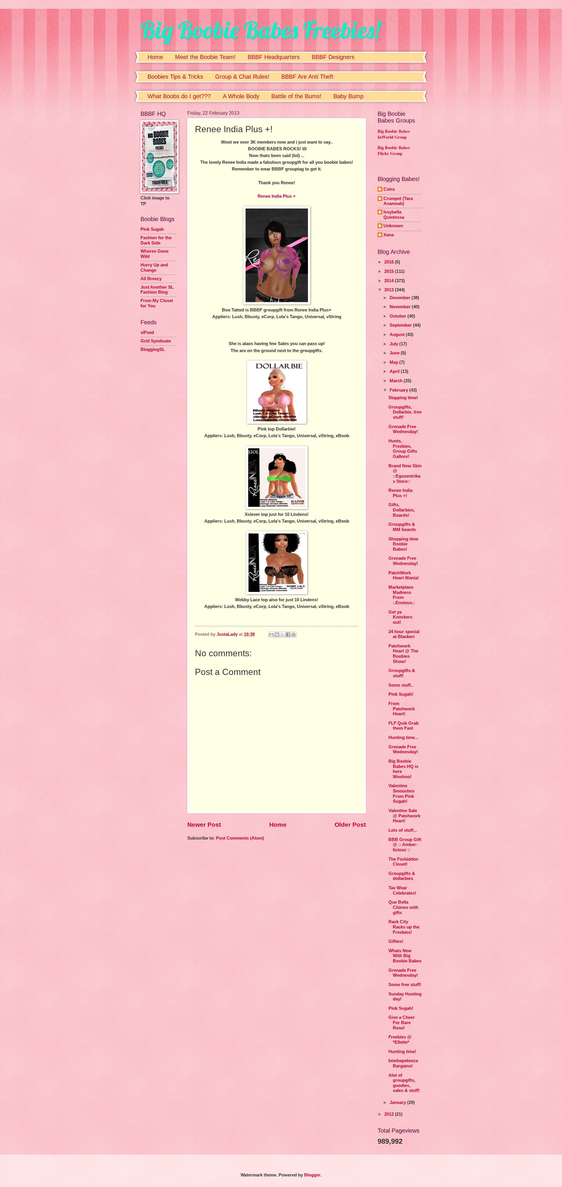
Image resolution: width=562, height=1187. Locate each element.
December (401, 297)
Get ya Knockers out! (400, 617)
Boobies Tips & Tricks (175, 76)
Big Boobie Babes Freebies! (260, 29)
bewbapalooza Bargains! (403, 1063)
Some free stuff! (404, 984)
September (401, 325)
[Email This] (271, 635)
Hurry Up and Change (154, 268)
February (399, 390)
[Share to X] (282, 635)
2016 (389, 262)
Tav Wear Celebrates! (402, 890)
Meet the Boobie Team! (205, 57)
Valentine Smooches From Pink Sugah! (401, 793)
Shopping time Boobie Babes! (403, 544)
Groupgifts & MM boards (402, 527)
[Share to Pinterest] (294, 635)
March (397, 380)
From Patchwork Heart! (401, 708)
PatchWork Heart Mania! (403, 575)
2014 (389, 280)
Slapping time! (403, 397)
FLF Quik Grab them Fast (403, 726)
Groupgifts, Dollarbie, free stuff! (405, 412)
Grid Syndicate (155, 341)
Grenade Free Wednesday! (403, 429)
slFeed (147, 332)
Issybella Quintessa (393, 215)
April (395, 371)
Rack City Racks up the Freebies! (403, 926)
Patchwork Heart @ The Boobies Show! (403, 654)
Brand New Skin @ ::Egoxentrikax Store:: (405, 474)
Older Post (350, 824)
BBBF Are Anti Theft (307, 76)
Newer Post (204, 824)
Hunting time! (402, 1051)
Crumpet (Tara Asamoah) (398, 201)
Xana (388, 234)
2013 (389, 289)
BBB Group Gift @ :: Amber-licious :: (404, 844)
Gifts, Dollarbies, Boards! (401, 509)
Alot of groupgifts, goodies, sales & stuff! (404, 1083)
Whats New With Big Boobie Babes (405, 955)
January (398, 1102)
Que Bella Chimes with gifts (403, 907)
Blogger (312, 1175)
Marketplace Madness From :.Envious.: (401, 595)
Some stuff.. (400, 685)
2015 (389, 271)
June (395, 353)
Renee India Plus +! (400, 493)
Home (155, 57)
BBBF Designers (333, 57)
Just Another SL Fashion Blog (157, 290)
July (394, 344)
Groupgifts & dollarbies (401, 876)
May (394, 362)
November (401, 306)
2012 (389, 1114)
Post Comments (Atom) (240, 838)
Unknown (393, 225)
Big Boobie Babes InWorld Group (394, 134)
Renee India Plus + (277, 196)
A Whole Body (241, 96)
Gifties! (395, 941)
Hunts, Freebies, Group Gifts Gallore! (402, 449)
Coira (389, 189)
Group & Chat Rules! (242, 76)
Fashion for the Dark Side (156, 240)
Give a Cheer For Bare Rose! (401, 1022)
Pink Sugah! (400, 694)
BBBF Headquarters (274, 57)
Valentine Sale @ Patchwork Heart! (404, 815)
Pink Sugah (152, 229)
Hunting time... (403, 737)
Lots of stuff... (402, 830)
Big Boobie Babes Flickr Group (394, 150)
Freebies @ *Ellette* (400, 1040)
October (398, 316)
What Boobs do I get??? (179, 96)
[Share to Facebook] (288, 635)
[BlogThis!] (277, 635)
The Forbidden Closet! (403, 862)
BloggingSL (152, 349)
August (398, 334)
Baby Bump (348, 96)
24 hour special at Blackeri (403, 634)
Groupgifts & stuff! (401, 673)
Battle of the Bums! (296, 96)
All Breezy (151, 278)
